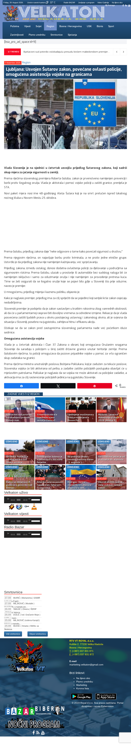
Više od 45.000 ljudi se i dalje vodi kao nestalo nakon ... (111, 485)
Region (50, 26)
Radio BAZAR (69, 3)
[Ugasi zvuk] (29, 499)
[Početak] (8, 499)
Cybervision (107, 706)
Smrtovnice (56, 34)
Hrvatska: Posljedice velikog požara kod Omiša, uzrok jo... (17, 459)
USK (89, 26)
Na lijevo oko (117, 3)
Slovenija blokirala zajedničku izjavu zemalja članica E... (47, 417)
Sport (111, 26)
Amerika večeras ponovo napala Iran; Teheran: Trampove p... (50, 485)
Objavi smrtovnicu (37, 634)
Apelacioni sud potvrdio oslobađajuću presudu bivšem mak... (19, 417)
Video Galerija (103, 3)
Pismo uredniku (37, 34)
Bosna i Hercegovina (70, 26)
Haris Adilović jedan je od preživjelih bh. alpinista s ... (111, 459)
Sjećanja (72, 34)
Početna (14, 26)
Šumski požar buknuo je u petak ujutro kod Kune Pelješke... (50, 459)
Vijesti (27, 26)
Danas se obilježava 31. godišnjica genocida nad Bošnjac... (19, 485)
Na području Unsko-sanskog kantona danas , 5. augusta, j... (80, 459)
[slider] (35, 499)
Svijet (38, 26)
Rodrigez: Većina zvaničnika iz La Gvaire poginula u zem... (79, 485)
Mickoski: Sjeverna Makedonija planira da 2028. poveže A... (110, 417)
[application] (23, 499)
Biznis (100, 26)
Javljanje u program (86, 3)
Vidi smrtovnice (13, 634)
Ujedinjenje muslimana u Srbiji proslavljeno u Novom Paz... (81, 417)
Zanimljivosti (17, 34)
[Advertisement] (66, 156)
